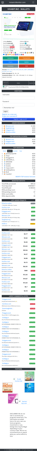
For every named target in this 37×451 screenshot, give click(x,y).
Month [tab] (10, 151)
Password (6, 101)
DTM (8, 69)
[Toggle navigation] (33, 2)
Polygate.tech (10, 130)
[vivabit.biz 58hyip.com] (17, 54)
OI (2, 71)
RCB (26, 66)
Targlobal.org (10, 128)
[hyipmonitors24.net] (14, 54)
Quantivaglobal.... (7, 308)
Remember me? (9, 108)
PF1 (5, 71)
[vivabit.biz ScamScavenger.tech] (10, 54)
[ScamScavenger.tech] (18, 392)
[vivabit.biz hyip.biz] (22, 54)
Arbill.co (4, 224)
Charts (10, 62)
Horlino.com (6, 207)
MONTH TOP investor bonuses (25, 177)
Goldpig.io (5, 318)
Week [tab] (4, 151)
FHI (17, 69)
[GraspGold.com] (29, 387)
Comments (10, 58)
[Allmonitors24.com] (12, 54)
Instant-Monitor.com (17, 2)
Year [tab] (20, 151)
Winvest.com (10, 126)
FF (8, 71)
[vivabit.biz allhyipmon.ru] (15, 54)
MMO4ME (30, 69)
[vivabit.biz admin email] (3, 54)
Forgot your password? (9, 116)
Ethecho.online (10, 132)
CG (11, 69)
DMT (25, 69)
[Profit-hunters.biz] (18, 380)
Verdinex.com (6, 304)
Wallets (26, 62)
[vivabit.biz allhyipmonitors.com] (19, 54)
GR (20, 69)
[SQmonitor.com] (7, 387)
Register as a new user (9, 114)
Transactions (26, 58)
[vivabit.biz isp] (6, 54)
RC (22, 69)
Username (6, 95)
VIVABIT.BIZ (7, 14)
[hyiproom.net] (13, 398)
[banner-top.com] (24, 402)
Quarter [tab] (15, 151)
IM (10, 71)
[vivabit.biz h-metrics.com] (8, 54)
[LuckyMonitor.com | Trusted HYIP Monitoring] (29, 376)
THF (14, 69)
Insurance (10, 66)
